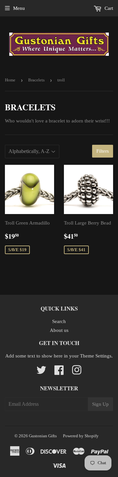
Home (10, 79)
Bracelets (36, 79)
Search (59, 321)
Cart (108, 8)
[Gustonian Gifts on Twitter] (41, 372)
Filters (102, 151)
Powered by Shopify (81, 435)
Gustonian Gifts (43, 435)
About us (59, 330)
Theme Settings (95, 355)
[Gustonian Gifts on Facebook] (59, 372)
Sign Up (100, 404)
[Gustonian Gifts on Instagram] (77, 372)
